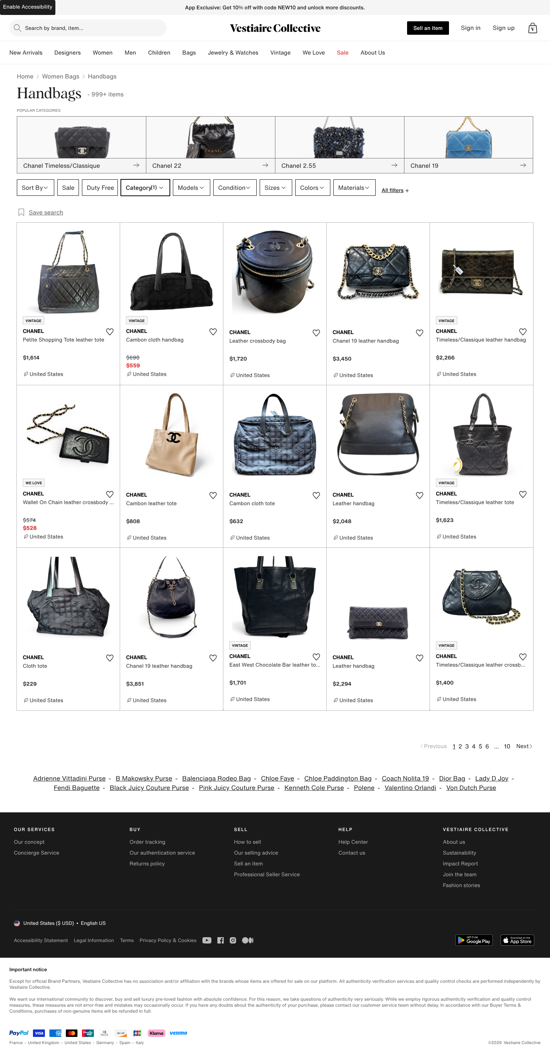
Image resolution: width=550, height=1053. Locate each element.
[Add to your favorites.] (109, 331)
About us (454, 842)
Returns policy (147, 864)
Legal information (94, 940)
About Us (373, 53)
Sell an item (428, 28)
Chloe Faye (277, 778)
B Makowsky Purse (144, 778)
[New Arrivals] (48, 53)
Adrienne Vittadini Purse (69, 778)
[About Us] (391, 53)
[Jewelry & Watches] (264, 53)
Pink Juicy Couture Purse (237, 788)
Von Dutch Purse (471, 788)
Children (159, 53)
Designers (67, 53)
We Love (314, 53)
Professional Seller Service (267, 874)
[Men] (142, 53)
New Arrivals (25, 53)
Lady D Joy (491, 778)
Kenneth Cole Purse (314, 788)
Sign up (504, 28)
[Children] (176, 53)
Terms (127, 940)
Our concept (29, 842)
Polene (364, 788)
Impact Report (460, 864)
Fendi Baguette (77, 788)
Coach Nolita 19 (405, 778)
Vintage (280, 53)
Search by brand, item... (54, 28)
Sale (343, 53)
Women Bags (60, 76)
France (16, 1043)
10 (507, 746)
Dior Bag (452, 778)
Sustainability (459, 853)
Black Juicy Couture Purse (149, 788)
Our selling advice (256, 853)
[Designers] (87, 53)
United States (78, 1043)
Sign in (471, 28)
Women (103, 53)
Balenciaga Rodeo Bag (216, 778)
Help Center (353, 842)
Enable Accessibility (27, 7)
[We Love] (331, 53)
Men (130, 53)
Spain (125, 1043)
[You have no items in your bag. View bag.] (533, 28)
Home (25, 76)
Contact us (352, 853)
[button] (533, 28)
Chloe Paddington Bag (338, 778)
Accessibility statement (41, 940)
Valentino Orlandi (410, 788)
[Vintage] (297, 53)
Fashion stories (461, 885)
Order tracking (147, 842)
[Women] (119, 53)
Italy (140, 1043)
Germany (105, 1043)
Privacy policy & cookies (168, 940)
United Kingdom (43, 1043)
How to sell (247, 842)
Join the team (460, 874)
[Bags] (202, 53)
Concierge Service (36, 853)
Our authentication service (162, 853)
